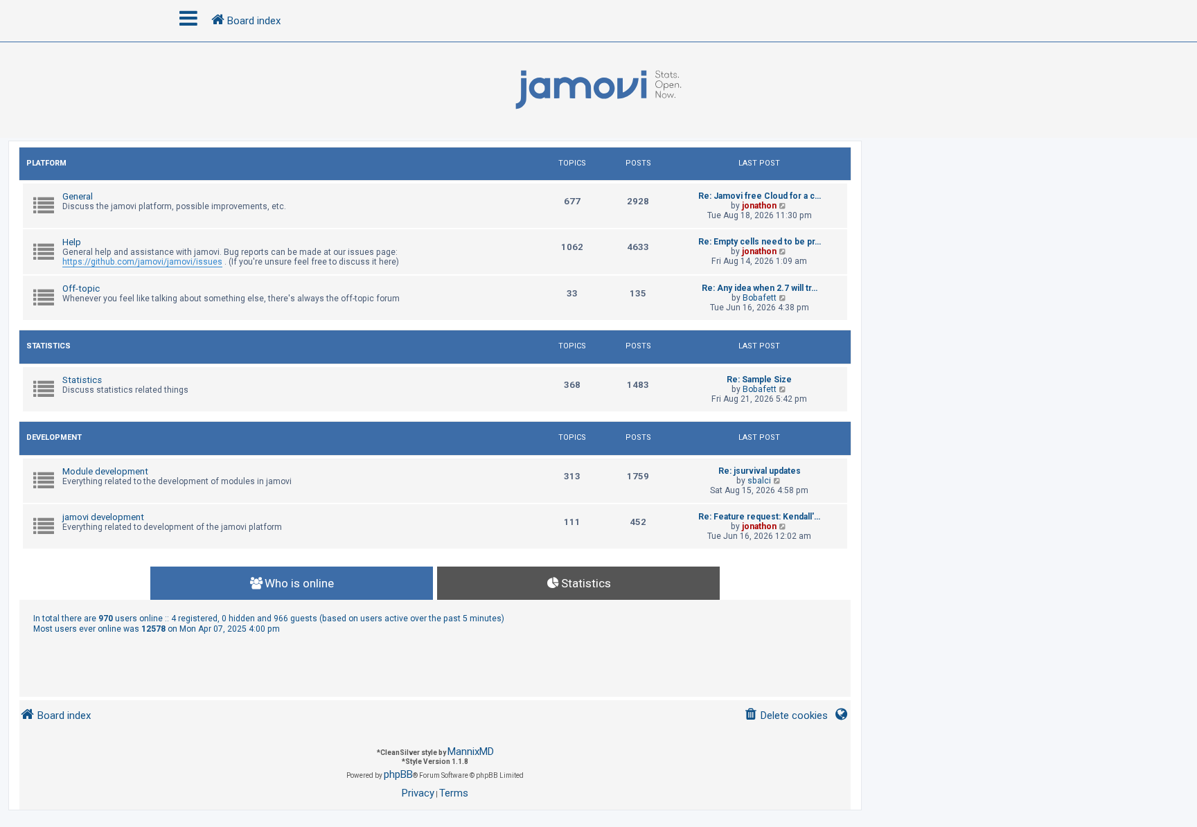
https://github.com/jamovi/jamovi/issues (142, 262)
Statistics (48, 345)
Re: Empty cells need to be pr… (759, 242)
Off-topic (81, 288)
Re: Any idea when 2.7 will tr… (759, 288)
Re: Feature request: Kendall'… (759, 517)
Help (71, 242)
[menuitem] (785, 715)
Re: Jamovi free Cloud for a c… (759, 196)
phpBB (398, 774)
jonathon (759, 206)
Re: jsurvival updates (759, 471)
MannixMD (470, 751)
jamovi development (103, 517)
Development (54, 437)
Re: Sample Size (759, 379)
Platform (46, 163)
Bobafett (760, 298)
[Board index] (598, 90)
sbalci (759, 481)
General (77, 196)
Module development (105, 471)
